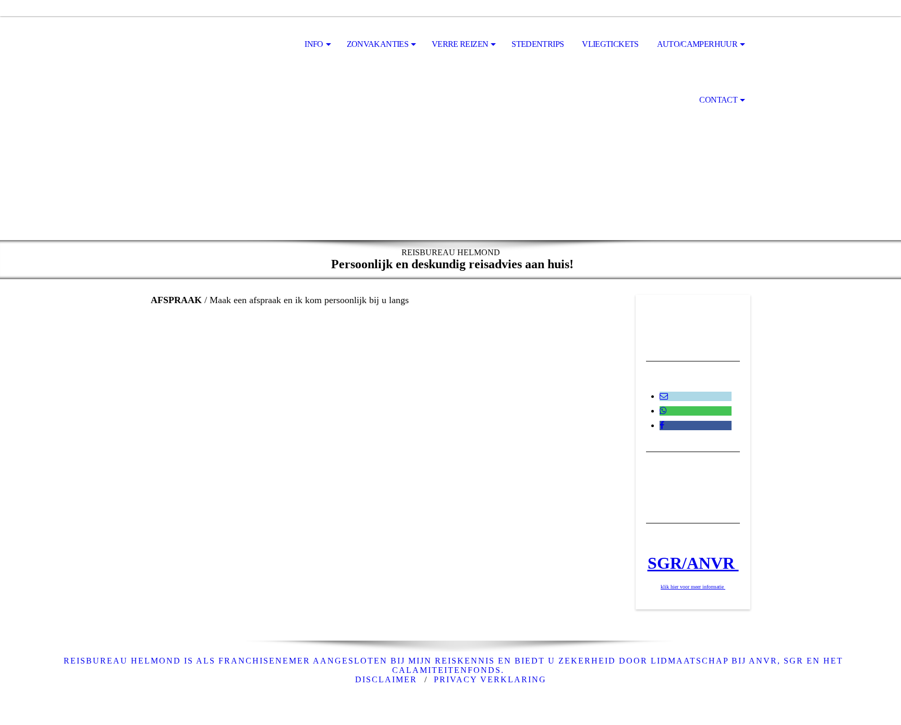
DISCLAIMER (386, 679)
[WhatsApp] (663, 410)
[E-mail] (664, 396)
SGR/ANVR (693, 563)
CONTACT (718, 99)
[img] (203, 44)
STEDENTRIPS (538, 44)
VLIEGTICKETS (610, 44)
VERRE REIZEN (460, 44)
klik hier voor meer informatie (693, 587)
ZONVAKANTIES (377, 44)
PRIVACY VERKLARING (490, 679)
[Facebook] (662, 425)
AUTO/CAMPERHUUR (697, 44)
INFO (314, 44)
